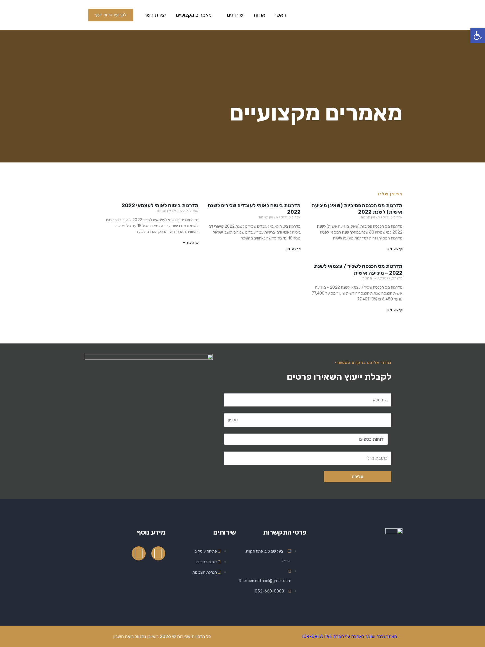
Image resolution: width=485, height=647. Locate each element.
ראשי (280, 15)
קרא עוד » (394, 249)
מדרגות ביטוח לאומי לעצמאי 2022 (160, 205)
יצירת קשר (155, 15)
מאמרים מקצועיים (194, 15)
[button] (477, 35)
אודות (259, 15)
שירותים (235, 15)
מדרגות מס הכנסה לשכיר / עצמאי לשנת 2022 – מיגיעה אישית (358, 269)
